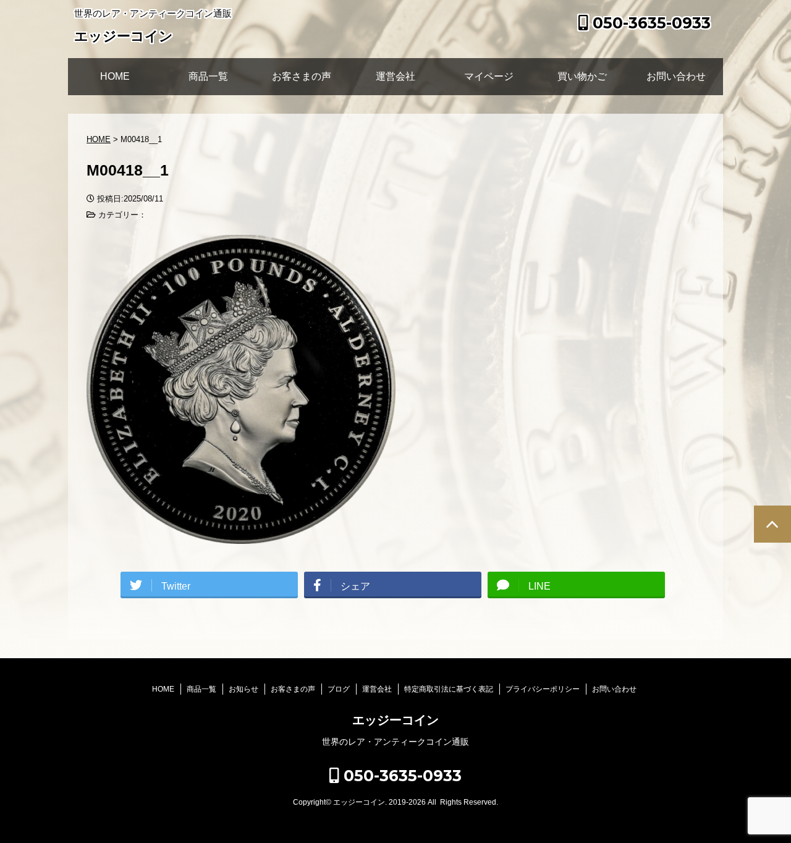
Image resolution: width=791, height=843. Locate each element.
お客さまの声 (301, 76)
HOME (115, 76)
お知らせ (243, 689)
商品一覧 (208, 76)
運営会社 (395, 76)
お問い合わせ (676, 76)
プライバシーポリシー (542, 689)
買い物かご (582, 76)
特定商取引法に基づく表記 (448, 689)
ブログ (339, 689)
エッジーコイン (123, 36)
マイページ (489, 76)
